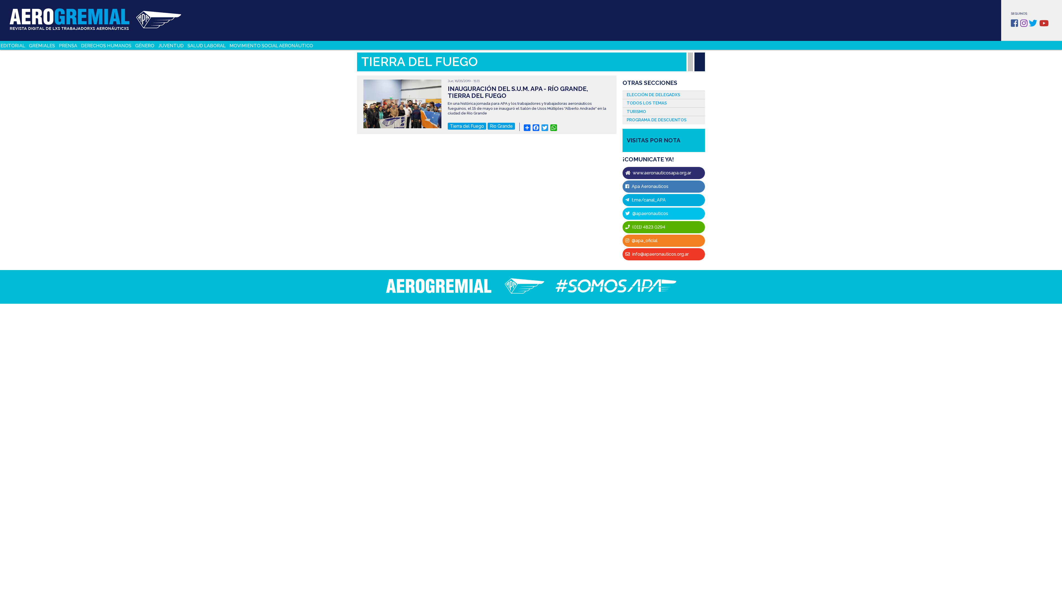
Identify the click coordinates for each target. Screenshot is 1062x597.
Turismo (636, 111)
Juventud (171, 45)
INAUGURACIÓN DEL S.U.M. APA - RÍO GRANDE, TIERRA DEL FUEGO (518, 92)
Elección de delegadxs (653, 94)
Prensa (68, 45)
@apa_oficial (644, 240)
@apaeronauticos (649, 213)
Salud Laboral (207, 45)
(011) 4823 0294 (648, 227)
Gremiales (42, 45)
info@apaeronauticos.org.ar (660, 254)
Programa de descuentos (656, 119)
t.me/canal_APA (648, 200)
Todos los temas (647, 103)
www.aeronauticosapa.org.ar (661, 173)
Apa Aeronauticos (649, 186)
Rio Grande (501, 126)
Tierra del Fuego (467, 126)
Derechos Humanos (106, 45)
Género (144, 45)
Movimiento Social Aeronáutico (271, 45)
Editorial (13, 45)
